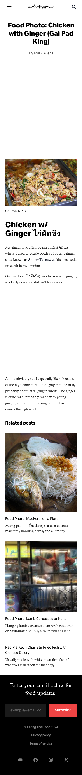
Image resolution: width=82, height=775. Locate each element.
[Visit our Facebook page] (35, 760)
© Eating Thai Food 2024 (41, 727)
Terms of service (41, 744)
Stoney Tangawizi (41, 260)
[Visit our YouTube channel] (20, 760)
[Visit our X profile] (66, 760)
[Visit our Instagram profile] (51, 760)
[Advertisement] (41, 106)
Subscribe (63, 710)
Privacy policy (41, 735)
